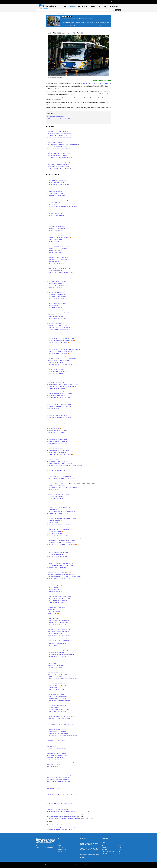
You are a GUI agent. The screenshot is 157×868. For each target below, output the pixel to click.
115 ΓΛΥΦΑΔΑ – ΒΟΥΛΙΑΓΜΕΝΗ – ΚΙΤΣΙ (55, 230)
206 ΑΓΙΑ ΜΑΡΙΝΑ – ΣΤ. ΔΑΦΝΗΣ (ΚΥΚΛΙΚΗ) (56, 292)
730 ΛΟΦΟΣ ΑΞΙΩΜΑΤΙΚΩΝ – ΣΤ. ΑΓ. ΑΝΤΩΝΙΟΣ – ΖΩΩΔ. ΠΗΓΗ (60, 547)
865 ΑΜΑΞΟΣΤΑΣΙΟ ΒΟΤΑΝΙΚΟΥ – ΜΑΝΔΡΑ (56, 694)
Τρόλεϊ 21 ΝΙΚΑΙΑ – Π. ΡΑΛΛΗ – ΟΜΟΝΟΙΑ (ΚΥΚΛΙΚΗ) (58, 166)
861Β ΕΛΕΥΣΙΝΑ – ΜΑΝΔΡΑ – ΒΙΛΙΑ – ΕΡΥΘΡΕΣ (56, 685)
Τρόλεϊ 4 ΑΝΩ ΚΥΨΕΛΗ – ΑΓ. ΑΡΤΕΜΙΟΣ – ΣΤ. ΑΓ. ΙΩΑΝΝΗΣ (59, 135)
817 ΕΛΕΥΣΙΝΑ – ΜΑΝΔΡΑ (52, 613)
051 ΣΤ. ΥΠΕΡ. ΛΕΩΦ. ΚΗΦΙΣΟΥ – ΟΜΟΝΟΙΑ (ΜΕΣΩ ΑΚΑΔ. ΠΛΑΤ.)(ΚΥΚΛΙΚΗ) (62, 206)
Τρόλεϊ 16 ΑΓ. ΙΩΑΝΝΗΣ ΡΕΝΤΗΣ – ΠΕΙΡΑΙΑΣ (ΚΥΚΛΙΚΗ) (58, 153)
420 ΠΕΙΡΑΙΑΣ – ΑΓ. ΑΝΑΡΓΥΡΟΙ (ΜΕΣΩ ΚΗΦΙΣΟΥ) (57, 399)
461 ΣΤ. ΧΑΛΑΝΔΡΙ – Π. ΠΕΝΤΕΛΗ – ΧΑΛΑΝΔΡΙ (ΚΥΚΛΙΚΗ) (59, 417)
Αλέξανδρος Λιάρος (65, 20)
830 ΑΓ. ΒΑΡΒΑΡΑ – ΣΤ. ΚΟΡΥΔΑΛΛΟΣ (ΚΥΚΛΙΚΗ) (57, 643)
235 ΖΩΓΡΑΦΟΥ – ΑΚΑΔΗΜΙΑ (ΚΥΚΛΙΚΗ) (55, 323)
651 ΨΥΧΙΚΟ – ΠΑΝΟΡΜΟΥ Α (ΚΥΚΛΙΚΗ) (55, 496)
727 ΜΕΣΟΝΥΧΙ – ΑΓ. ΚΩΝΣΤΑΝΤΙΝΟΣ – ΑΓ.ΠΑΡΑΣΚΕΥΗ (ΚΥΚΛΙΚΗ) (61, 542)
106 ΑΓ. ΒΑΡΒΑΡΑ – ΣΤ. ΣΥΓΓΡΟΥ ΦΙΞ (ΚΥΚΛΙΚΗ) (57, 224)
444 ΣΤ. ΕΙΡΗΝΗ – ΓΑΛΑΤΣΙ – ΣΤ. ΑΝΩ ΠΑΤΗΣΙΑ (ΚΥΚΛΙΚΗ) (59, 404)
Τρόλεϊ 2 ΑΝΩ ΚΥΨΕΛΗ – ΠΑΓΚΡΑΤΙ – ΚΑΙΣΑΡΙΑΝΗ (57, 131)
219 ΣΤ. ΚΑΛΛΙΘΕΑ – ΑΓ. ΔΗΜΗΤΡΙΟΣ (54, 307)
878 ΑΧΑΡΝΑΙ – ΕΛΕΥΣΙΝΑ (52, 707)
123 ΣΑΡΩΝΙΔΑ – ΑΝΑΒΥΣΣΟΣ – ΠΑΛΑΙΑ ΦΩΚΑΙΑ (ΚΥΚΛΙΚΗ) (59, 244)
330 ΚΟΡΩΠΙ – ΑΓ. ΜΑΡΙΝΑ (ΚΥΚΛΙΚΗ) (55, 373)
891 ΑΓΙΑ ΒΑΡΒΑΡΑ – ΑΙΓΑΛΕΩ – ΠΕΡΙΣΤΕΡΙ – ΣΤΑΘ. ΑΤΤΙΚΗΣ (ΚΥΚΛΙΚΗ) (62, 716)
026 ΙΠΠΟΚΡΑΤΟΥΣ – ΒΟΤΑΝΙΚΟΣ (54, 189)
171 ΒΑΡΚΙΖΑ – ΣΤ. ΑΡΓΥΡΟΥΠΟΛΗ (54, 274)
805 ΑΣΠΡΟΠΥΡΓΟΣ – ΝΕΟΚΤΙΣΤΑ (54, 591)
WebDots (80, 864)
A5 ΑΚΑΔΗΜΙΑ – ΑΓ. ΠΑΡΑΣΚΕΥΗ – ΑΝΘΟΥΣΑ (56, 753)
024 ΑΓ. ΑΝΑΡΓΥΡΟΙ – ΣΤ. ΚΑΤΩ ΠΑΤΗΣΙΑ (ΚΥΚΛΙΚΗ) (58, 184)
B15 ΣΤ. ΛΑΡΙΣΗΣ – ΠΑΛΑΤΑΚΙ (53, 788)
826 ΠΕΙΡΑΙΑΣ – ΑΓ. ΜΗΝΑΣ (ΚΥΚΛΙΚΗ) (55, 633)
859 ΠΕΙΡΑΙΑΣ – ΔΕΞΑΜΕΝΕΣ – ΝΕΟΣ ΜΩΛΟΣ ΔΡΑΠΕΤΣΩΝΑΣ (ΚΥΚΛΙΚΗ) (62, 678)
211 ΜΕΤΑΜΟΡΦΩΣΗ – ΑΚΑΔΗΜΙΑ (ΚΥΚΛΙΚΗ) (56, 296)
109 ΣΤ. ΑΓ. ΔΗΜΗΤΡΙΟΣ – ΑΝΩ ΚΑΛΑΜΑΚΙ (56, 226)
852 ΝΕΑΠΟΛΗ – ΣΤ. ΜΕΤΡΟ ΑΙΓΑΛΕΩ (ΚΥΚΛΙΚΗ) (57, 672)
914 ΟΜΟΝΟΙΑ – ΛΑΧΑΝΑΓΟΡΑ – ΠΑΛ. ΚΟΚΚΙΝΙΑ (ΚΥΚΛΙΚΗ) (59, 738)
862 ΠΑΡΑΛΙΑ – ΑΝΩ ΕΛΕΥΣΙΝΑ (53, 687)
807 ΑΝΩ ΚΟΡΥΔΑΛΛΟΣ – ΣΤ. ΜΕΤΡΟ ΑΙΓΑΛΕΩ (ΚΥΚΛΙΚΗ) (59, 596)
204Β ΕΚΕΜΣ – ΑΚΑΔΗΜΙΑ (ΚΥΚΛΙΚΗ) (54, 287)
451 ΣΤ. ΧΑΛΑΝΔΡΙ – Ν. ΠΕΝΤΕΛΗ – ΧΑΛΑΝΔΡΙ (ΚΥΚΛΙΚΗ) (59, 413)
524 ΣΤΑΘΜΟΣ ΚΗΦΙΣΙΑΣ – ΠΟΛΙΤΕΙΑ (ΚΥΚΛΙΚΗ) (57, 443)
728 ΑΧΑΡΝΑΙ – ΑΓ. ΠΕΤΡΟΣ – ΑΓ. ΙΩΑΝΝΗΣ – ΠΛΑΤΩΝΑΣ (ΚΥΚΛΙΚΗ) (61, 544)
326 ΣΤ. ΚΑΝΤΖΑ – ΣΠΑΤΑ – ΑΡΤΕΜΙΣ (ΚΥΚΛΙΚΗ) (57, 371)
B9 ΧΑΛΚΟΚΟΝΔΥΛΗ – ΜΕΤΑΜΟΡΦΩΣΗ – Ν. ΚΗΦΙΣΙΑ (58, 779)
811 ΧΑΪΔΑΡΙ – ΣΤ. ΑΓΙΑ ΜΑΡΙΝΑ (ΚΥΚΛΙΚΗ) (56, 602)
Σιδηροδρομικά (83, 853)
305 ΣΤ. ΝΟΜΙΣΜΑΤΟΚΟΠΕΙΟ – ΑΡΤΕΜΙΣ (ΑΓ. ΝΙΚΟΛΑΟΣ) (58, 347)
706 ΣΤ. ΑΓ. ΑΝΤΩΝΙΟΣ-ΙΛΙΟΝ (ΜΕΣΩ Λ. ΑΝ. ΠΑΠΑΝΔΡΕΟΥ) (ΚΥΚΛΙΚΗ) (61, 518)
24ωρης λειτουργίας (74, 144)
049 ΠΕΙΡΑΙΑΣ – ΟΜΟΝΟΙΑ (52, 204)
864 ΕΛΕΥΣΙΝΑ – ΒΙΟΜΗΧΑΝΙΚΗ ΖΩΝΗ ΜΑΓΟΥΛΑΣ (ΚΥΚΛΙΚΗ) (59, 692)
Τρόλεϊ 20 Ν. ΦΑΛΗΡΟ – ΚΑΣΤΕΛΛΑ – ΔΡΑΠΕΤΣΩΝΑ (58, 164)
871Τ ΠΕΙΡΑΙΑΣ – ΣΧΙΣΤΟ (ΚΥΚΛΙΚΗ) (54, 703)
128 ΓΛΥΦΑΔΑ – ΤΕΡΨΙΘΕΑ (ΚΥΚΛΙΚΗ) (55, 250)
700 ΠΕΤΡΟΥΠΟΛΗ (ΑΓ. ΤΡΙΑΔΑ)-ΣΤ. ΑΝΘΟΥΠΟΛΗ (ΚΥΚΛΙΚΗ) (59, 505)
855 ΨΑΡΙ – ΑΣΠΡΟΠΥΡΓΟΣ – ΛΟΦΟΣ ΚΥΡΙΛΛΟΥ (57, 674)
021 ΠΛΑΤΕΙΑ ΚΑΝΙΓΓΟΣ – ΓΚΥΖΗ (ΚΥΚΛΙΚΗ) (56, 180)
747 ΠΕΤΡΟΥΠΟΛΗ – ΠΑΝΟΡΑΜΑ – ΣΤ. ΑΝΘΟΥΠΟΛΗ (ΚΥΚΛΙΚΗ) (60, 563)
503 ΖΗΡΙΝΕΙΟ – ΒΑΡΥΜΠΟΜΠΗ (53, 428)
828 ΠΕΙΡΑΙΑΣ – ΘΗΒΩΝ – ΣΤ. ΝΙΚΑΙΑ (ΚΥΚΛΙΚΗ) (57, 638)
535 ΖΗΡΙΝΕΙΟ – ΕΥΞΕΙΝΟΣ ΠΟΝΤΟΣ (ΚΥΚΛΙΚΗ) (56, 452)
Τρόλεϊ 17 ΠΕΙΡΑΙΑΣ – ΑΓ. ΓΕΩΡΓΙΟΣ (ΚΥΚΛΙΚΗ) (57, 155)
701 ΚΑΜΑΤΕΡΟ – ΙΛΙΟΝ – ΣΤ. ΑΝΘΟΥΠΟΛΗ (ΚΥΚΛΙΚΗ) (58, 507)
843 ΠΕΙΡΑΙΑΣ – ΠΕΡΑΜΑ (52, 663)
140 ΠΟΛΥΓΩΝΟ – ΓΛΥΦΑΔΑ (53, 261)
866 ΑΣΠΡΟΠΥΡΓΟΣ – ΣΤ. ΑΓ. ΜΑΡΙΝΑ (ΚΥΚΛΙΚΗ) (57, 696)
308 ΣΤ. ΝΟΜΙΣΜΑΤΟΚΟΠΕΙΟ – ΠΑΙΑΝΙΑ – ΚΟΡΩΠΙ (57, 353)
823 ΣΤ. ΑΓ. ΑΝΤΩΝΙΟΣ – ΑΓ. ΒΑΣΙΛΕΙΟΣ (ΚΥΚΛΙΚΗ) (57, 627)
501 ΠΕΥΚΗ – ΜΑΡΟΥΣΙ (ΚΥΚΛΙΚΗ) (54, 426)
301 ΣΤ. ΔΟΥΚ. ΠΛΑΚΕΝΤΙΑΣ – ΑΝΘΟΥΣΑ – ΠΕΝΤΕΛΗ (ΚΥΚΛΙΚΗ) (60, 338)
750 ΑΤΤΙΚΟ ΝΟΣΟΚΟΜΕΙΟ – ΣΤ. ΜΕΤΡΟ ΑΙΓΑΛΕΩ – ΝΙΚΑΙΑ (59, 570)
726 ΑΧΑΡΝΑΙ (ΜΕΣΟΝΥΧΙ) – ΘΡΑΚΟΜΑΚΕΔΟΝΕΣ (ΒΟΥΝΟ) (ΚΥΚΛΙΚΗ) (61, 540)
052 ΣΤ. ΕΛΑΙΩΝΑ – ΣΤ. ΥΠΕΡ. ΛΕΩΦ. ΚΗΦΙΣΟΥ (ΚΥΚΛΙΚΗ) (59, 209)
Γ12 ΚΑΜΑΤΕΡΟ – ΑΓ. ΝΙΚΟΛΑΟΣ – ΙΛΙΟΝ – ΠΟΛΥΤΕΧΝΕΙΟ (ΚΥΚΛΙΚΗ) (61, 794)
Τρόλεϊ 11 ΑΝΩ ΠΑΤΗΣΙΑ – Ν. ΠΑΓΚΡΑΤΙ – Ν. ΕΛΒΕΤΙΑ (58, 144)
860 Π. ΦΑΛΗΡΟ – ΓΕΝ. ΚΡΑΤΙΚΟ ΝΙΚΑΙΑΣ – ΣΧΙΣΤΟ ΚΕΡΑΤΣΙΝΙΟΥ (60, 681)
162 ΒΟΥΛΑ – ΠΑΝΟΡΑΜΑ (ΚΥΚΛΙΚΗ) (54, 270)
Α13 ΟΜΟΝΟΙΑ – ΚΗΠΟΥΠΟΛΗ (53, 764)
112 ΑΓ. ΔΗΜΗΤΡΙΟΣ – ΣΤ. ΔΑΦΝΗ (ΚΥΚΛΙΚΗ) (56, 228)
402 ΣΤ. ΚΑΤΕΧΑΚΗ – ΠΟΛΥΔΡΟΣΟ (54, 380)
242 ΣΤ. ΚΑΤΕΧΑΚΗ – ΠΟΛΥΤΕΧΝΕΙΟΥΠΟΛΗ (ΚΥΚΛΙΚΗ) (58, 327)
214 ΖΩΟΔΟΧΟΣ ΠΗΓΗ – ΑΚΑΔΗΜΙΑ (54, 301)
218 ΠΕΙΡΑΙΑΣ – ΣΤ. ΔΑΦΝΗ (52, 305)
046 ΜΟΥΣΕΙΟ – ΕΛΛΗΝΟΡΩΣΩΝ (53, 202)
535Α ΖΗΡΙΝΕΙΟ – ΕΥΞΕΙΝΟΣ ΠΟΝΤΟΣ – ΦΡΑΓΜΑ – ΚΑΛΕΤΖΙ (59, 454)
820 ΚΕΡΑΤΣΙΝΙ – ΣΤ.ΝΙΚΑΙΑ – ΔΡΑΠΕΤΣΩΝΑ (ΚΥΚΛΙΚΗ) (58, 620)
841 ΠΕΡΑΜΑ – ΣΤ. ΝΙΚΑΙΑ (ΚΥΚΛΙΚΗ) (54, 658)
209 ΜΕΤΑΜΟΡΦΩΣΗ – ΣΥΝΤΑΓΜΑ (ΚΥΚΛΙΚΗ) (56, 294)
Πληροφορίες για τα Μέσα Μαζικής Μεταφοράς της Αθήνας (60, 121)
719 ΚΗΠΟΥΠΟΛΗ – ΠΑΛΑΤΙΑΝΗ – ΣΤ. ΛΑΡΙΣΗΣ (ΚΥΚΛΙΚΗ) (59, 527)
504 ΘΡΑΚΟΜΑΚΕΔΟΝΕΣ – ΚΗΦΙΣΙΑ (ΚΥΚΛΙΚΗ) (56, 430)
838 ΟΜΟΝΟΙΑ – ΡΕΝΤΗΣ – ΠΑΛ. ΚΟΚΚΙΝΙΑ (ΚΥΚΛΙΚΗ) (58, 656)
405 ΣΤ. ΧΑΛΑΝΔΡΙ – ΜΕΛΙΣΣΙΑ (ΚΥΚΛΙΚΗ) (56, 382)
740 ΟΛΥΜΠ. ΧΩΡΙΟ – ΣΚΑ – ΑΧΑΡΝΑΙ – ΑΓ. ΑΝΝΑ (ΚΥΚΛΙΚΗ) (59, 561)
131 (48, 255)
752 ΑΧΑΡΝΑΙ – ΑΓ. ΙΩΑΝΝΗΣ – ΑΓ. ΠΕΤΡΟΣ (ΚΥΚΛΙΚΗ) (58, 572)
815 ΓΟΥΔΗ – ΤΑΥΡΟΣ (51, 609)
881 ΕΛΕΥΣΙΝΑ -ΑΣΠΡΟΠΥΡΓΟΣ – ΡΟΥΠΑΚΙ (56, 711)
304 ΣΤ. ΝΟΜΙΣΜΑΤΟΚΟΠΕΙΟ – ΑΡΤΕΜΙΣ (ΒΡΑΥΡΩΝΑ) (58, 345)
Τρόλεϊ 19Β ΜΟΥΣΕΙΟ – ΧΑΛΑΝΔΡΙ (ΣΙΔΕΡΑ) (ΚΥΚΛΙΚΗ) (58, 162)
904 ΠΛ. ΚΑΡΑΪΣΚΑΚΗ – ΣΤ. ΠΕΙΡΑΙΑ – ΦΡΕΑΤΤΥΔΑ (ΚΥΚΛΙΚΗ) (60, 724)
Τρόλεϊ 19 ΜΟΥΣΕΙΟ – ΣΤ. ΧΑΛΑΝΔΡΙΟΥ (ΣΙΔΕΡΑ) (57, 159)
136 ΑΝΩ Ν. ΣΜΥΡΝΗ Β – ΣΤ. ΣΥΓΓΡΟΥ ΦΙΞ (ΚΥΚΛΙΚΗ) (58, 257)
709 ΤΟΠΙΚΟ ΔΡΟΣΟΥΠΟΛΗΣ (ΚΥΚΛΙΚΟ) (55, 520)
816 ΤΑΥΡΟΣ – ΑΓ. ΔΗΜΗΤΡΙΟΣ (53, 611)
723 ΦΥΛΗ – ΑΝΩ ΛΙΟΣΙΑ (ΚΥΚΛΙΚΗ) (54, 533)
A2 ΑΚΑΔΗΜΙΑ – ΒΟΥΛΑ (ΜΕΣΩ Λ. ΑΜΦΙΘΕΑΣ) (56, 748)
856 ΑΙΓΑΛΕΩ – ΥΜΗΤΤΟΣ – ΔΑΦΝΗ (54, 676)
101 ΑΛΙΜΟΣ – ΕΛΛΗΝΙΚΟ (52, 221)
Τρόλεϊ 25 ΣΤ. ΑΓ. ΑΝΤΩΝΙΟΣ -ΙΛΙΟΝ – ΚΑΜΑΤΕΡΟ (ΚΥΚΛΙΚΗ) (59, 170)
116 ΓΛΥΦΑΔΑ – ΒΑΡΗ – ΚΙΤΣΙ (53, 233)
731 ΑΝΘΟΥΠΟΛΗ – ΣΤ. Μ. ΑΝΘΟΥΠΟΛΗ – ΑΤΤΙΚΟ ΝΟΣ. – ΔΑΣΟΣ (60, 550)
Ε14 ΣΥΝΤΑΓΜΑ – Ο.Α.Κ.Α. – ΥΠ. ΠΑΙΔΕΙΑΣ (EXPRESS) (58, 801)
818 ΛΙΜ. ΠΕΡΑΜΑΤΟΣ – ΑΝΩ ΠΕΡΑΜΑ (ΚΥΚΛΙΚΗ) (57, 616)
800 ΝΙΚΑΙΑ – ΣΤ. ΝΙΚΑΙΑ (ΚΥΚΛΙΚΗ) (54, 585)
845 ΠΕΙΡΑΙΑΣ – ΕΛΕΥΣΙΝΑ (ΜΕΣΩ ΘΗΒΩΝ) (55, 665)
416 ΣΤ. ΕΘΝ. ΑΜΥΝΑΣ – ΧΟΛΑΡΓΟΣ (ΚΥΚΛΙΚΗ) (56, 395)
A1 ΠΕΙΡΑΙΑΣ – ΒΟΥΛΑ (51, 746)
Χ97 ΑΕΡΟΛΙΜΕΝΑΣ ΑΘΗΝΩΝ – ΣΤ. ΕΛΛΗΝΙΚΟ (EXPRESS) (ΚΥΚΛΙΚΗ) (61, 818)
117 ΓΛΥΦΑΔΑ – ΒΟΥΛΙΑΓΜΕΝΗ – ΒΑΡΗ (55, 235)
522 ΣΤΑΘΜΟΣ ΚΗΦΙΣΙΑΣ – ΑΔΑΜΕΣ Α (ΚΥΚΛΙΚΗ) (57, 439)
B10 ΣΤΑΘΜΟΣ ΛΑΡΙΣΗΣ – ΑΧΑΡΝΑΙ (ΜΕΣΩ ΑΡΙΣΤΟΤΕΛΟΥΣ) (59, 781)
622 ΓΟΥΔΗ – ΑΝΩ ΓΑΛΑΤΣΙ (53, 489)
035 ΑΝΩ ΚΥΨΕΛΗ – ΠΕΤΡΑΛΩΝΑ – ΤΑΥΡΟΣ (56, 195)
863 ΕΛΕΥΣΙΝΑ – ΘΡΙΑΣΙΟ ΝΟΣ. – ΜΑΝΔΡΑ (55, 689)
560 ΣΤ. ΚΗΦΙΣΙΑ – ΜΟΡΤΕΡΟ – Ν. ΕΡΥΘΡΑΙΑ (56, 470)
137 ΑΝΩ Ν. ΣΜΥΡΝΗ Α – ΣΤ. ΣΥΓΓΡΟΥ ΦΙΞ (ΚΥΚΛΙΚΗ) (58, 259)
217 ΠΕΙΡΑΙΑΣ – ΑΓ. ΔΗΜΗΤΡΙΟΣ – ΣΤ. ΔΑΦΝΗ (56, 303)
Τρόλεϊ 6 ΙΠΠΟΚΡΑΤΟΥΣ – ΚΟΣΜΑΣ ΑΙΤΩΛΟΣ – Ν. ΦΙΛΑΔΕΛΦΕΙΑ (60, 140)
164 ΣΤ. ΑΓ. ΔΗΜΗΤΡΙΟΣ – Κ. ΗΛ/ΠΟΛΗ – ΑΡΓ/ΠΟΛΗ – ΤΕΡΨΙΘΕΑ (60, 272)
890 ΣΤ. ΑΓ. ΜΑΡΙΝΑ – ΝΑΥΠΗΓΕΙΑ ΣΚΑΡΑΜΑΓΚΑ (57, 714)
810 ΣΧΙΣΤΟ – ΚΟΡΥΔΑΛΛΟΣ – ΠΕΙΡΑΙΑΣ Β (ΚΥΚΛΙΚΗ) (58, 600)
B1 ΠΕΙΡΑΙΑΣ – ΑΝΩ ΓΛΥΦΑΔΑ (53, 772)
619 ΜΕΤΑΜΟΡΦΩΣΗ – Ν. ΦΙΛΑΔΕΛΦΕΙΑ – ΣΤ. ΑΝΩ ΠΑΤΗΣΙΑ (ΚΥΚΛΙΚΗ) (62, 487)
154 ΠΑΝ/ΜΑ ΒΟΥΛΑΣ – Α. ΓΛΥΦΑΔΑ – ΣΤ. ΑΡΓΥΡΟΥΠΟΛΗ (59, 268)
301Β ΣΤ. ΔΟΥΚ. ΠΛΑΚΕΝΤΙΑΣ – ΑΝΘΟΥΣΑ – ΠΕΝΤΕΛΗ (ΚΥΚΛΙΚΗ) (60, 340)
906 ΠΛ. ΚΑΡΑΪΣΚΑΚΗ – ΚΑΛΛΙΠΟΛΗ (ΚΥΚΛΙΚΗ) (57, 727)
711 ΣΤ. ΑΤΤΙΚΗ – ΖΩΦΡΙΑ (52, 522)
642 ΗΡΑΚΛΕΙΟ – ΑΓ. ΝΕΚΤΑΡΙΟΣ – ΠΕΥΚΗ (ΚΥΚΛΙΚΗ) (58, 494)
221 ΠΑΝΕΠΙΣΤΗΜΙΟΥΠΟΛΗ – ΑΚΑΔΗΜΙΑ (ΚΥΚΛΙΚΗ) (58, 312)
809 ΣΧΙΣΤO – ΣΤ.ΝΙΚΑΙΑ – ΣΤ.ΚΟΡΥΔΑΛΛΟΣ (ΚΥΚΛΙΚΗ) (58, 598)
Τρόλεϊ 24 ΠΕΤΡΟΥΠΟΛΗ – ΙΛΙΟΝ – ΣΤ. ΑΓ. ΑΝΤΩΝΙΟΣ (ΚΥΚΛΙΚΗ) (60, 168)
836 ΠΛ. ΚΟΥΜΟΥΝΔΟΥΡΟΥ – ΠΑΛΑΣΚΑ (55, 652)
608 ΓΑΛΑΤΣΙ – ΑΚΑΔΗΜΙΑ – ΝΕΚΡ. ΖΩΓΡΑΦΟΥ (57, 483)
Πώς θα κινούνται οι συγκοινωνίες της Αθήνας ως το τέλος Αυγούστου (77, 18)
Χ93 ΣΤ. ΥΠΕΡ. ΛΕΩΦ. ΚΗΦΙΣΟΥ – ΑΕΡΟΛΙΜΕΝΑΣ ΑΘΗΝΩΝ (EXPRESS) (61, 811)
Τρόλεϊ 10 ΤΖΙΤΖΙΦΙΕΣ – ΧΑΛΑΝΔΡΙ (54, 142)
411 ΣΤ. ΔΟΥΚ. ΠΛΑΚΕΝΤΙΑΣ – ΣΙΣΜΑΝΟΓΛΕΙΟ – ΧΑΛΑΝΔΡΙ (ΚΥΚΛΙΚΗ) (61, 393)
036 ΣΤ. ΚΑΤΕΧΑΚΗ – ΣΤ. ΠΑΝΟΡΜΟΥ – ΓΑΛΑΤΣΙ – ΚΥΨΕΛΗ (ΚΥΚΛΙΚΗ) (61, 197)
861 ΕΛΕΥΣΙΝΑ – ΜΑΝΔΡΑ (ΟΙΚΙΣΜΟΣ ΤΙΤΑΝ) (56, 683)
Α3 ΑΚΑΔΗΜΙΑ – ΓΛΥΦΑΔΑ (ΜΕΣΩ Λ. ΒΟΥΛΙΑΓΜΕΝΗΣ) (58, 751)
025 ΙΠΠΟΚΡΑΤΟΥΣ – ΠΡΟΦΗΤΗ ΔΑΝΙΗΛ (55, 186)
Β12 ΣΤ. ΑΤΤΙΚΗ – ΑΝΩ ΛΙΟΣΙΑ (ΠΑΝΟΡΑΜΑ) (56, 786)
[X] (112, 2)
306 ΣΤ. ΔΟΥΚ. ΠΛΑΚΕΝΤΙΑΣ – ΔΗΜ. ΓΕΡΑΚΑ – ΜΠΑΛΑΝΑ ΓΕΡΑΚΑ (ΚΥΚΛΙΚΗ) (63, 349)
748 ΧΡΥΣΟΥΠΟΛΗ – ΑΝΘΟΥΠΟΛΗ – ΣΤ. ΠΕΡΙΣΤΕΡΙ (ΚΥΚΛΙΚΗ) (60, 565)
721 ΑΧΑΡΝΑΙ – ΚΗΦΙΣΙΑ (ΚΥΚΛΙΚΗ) (54, 531)
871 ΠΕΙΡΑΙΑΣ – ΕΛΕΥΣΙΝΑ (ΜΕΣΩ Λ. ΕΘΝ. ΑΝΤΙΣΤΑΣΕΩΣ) (59, 700)
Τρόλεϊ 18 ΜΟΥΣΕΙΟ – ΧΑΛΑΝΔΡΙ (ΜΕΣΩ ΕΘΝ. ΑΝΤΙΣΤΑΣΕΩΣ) (59, 157)
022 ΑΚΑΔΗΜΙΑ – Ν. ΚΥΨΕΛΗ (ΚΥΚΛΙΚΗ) (55, 182)
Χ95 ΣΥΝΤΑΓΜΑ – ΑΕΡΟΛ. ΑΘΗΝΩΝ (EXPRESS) (56, 814)
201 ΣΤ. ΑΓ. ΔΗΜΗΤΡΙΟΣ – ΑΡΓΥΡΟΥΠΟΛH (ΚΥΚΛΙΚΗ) (58, 281)
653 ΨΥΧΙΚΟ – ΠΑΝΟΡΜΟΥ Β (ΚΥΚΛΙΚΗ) (55, 498)
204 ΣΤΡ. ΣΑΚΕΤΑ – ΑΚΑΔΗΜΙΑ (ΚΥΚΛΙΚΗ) (55, 285)
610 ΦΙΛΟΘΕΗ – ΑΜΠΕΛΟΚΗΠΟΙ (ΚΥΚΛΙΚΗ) (56, 485)
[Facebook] (109, 2)
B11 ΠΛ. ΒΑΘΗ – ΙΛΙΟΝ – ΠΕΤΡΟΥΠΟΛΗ (55, 783)
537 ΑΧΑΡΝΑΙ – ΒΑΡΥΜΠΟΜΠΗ (53, 459)
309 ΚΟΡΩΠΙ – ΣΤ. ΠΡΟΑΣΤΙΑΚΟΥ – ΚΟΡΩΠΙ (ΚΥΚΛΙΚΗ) (58, 356)
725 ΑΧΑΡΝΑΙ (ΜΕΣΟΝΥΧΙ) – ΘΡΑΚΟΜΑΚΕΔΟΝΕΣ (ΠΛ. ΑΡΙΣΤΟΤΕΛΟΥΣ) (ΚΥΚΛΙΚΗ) (64, 538)
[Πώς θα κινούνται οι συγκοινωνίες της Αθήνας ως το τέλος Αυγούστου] (53, 21)
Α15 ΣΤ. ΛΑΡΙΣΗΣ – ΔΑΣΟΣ (52, 766)
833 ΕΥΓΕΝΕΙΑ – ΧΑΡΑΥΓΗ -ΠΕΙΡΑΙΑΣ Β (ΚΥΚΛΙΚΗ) (57, 650)
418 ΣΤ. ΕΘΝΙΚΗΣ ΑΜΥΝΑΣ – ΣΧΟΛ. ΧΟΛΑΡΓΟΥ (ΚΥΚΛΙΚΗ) (59, 397)
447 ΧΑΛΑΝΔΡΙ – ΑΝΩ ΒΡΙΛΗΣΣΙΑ (54, 408)
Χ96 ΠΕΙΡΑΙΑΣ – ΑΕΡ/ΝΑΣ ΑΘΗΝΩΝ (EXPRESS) (56, 816)
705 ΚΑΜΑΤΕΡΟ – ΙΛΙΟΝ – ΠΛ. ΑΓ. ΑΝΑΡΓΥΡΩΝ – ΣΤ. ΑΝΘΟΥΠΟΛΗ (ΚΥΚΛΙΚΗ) (63, 516)
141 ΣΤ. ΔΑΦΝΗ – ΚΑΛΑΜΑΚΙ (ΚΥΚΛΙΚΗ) (55, 263)
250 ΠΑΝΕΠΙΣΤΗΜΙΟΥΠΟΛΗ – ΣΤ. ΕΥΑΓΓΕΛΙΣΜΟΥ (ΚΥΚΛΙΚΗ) (59, 329)
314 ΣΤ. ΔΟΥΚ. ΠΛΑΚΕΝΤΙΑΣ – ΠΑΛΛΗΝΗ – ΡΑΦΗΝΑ (58, 360)
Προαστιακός (82, 841)
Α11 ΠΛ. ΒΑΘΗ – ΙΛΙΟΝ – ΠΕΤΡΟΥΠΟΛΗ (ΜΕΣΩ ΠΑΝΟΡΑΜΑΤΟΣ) (60, 762)
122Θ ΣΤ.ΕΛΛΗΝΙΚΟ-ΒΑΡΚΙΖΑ (53, 241)
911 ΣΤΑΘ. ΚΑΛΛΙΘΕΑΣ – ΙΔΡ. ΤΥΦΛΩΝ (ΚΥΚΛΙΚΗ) (57, 733)
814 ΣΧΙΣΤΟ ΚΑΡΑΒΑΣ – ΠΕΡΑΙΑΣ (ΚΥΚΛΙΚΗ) (56, 607)
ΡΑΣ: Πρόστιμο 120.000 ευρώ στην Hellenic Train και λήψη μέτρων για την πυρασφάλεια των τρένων (89, 856)
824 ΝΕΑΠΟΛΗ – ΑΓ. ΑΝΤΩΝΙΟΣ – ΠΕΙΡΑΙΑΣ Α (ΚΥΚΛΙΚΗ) (59, 629)
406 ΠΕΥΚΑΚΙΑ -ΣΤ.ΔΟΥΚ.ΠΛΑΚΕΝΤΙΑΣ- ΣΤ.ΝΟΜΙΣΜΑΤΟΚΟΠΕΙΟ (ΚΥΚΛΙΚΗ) (62, 384)
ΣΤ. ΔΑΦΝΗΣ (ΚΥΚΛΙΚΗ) (64, 255)
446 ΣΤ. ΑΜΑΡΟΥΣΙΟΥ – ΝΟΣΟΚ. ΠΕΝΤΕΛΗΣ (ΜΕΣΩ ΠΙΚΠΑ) (59, 406)
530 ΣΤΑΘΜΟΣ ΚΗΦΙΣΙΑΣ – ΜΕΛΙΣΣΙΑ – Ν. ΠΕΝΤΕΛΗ (58, 450)
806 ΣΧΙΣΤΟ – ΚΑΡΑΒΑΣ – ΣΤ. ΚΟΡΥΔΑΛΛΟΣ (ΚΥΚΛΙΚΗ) (58, 593)
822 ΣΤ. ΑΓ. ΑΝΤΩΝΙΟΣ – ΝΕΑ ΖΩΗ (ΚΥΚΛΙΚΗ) (56, 624)
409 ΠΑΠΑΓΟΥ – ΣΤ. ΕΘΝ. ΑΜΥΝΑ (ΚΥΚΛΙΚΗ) (56, 388)
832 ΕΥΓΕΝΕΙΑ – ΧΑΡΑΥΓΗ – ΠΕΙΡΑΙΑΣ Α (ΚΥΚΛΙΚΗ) (57, 647)
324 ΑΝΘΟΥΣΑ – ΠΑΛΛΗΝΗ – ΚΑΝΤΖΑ (55, 369)
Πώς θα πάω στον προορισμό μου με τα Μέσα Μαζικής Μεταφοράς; (62, 118)
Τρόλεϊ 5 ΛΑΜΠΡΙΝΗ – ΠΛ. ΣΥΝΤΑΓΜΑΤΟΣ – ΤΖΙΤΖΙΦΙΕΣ (59, 137)
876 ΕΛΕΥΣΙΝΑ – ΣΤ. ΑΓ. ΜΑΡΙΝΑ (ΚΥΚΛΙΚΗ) (56, 705)
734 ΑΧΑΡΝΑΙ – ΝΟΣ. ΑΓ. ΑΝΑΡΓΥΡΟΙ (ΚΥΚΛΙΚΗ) (57, 556)
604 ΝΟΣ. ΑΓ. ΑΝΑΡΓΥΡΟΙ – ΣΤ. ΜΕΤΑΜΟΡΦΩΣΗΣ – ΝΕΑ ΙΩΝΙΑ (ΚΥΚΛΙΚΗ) (62, 478)
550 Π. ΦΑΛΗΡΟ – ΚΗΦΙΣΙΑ (52, 468)
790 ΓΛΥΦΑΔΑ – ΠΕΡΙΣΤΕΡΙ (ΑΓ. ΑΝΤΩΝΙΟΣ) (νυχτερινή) (58, 578)
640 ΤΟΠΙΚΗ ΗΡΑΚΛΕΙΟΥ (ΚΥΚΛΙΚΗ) (54, 492)
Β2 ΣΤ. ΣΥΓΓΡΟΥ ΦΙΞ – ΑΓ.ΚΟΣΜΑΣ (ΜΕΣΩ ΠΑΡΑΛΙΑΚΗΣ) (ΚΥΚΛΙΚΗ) (61, 775)
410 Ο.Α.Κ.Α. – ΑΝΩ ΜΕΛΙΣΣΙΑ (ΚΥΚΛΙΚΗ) (55, 391)
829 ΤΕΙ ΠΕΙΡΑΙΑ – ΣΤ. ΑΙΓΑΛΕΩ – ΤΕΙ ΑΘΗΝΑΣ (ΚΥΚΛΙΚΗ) (59, 640)
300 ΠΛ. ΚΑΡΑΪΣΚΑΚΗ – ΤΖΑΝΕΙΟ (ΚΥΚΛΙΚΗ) (56, 336)
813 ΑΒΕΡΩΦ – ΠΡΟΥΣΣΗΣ (52, 605)
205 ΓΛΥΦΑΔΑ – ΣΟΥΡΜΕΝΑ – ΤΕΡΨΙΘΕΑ (55, 290)
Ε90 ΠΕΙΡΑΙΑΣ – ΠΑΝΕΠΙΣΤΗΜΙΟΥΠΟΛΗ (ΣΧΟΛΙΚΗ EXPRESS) (59, 803)
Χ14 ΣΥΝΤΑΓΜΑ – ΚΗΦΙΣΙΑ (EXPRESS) (55, 809)
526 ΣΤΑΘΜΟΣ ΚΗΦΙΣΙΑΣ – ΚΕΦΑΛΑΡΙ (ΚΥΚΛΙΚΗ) (57, 445)
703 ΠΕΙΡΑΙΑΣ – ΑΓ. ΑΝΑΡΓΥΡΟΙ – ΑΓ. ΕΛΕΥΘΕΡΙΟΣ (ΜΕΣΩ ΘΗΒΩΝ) (61, 511)
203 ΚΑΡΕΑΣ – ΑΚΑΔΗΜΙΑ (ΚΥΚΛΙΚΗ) (54, 283)
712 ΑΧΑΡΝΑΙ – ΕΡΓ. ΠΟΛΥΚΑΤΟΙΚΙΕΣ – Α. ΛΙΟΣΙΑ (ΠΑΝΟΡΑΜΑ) (60, 524)
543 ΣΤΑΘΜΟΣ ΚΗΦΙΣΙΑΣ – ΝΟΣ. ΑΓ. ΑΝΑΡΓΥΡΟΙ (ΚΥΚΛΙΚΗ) (59, 463)
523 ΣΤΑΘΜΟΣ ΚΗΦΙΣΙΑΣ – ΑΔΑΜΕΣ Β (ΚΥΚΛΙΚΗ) (57, 441)
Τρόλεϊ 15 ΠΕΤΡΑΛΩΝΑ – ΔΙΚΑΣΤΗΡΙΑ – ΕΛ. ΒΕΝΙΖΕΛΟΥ (58, 151)
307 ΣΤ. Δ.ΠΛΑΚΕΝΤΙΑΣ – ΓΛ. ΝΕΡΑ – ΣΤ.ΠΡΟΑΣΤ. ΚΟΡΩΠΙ (59, 351)
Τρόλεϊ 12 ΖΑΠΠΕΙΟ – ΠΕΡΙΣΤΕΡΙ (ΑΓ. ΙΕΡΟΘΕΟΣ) (57, 146)
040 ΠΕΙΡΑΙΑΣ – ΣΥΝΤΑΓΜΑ (52, 200)
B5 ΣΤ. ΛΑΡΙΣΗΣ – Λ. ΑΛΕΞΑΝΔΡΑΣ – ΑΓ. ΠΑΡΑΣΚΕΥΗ (58, 777)
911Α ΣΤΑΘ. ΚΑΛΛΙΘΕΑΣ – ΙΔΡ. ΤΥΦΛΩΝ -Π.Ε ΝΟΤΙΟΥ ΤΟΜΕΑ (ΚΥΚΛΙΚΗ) (62, 735)
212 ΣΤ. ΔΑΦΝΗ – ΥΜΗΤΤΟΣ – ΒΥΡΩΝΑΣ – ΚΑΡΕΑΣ (57, 298)
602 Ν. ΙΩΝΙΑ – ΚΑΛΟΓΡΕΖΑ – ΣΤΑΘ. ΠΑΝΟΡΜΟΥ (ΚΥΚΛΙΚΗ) (59, 476)
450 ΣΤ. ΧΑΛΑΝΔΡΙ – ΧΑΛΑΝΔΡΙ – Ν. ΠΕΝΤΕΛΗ (56, 410)
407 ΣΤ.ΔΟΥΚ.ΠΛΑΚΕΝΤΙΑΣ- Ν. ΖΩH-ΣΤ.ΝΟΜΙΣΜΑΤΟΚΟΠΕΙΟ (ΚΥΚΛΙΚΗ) (61, 386)
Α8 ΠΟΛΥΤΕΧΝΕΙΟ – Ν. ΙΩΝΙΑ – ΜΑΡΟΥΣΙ (55, 757)
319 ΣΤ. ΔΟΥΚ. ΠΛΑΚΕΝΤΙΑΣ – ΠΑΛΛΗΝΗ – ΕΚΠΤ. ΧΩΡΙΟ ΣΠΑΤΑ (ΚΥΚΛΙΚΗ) (62, 364)
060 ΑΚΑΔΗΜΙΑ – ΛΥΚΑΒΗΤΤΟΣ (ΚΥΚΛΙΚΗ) (56, 215)
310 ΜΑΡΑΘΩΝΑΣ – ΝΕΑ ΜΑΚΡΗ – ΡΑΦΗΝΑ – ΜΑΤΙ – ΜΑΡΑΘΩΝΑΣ (61, 358)
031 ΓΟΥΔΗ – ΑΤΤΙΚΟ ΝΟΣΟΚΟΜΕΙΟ (54, 191)
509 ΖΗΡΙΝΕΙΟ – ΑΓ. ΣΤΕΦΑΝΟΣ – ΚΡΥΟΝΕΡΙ (56, 434)
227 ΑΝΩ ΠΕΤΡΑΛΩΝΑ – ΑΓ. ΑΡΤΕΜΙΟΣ (55, 316)
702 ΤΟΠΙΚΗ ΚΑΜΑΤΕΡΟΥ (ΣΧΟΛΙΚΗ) (54, 509)
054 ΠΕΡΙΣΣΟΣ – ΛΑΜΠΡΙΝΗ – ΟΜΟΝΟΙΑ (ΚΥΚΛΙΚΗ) (57, 211)
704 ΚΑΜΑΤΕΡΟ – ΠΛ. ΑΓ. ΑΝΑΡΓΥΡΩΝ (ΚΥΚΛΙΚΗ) (57, 513)
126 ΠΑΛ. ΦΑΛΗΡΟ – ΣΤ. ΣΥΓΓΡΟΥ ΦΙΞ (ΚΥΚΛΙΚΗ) (57, 248)
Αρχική (47, 13)
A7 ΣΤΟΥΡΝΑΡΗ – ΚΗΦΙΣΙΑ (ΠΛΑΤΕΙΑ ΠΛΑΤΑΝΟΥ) (57, 755)
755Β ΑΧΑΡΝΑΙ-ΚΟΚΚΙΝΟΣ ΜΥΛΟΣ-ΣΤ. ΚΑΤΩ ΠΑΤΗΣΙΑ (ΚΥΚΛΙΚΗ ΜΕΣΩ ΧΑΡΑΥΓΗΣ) (64, 576)
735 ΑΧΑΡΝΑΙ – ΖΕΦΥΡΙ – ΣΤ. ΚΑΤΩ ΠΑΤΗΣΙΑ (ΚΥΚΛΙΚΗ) (58, 558)
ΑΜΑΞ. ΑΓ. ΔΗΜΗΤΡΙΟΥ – (54, 255)
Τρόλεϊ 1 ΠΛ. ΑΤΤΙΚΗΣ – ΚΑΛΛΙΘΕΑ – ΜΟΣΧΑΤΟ (57, 129)
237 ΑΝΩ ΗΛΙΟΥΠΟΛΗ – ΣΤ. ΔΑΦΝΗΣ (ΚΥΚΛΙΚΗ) (57, 325)
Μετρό (81, 846)
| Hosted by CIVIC (85, 864)
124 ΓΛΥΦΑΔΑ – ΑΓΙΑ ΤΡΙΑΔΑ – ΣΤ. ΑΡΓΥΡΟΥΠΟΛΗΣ (58, 246)
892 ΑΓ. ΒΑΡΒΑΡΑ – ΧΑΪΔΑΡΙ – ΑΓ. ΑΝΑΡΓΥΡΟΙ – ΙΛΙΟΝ (58, 718)
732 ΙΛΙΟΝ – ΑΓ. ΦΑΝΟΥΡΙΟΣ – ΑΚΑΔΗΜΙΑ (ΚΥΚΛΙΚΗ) (58, 552)
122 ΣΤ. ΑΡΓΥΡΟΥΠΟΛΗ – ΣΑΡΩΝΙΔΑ (54, 239)
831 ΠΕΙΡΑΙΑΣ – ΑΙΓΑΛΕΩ (52, 645)
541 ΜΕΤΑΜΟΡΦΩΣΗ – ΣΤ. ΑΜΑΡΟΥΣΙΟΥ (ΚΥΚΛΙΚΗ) (57, 461)
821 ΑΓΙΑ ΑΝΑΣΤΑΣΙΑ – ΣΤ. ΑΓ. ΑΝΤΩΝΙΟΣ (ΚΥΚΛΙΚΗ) (58, 622)
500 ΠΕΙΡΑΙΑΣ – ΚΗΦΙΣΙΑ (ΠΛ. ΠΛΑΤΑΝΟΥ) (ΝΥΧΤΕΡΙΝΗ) (58, 423)
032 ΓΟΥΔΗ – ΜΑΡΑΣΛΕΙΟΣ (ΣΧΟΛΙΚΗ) (55, 193)
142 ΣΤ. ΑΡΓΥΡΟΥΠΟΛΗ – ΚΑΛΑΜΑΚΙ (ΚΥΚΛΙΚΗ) (57, 266)
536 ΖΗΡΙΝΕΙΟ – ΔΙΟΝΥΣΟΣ (52, 457)
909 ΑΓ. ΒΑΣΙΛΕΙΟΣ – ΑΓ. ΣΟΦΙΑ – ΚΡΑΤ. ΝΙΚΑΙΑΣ (57, 729)
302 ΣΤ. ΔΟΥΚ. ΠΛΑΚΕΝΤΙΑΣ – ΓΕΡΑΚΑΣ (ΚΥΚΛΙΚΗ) (57, 342)
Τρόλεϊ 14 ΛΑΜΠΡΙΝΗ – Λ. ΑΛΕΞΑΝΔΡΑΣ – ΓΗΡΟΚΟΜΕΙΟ (59, 148)
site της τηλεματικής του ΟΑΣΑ (76, 93)
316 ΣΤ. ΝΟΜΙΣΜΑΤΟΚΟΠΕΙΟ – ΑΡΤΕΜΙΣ (55, 362)
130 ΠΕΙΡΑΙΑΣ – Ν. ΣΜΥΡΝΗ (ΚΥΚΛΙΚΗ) (55, 252)
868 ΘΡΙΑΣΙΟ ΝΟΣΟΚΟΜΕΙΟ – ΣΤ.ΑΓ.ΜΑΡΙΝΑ (56, 698)
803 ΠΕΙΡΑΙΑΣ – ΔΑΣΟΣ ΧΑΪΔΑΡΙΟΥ (54, 589)
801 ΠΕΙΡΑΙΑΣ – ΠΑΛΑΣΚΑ (52, 587)
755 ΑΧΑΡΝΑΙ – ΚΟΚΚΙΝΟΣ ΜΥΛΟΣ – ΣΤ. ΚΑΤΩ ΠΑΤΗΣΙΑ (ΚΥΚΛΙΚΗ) (61, 574)
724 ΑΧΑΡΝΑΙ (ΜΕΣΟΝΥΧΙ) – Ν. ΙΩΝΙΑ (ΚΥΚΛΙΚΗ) (57, 535)
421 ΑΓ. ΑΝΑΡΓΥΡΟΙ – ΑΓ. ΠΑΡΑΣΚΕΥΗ (55, 402)
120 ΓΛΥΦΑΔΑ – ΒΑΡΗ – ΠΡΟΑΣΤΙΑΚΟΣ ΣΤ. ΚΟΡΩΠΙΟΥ (58, 237)
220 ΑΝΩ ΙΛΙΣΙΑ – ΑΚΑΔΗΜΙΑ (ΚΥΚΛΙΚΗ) (55, 309)
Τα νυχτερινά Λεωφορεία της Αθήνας (56, 116)
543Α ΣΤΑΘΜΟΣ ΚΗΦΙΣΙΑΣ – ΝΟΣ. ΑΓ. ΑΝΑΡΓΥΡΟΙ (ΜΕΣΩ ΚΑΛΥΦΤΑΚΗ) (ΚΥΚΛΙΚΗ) (64, 465)
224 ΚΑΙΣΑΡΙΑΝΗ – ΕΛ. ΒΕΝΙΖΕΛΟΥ (54, 314)
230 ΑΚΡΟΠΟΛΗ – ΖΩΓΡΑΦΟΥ (53, 320)
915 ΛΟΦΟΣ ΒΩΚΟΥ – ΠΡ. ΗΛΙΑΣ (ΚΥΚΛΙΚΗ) (56, 740)
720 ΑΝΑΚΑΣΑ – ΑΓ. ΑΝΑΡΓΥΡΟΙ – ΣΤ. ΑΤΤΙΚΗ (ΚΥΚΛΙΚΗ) (59, 529)
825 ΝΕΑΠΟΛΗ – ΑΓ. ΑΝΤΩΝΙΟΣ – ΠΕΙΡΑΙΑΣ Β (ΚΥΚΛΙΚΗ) (58, 631)
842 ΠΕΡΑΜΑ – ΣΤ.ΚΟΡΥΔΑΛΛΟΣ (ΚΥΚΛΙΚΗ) (56, 661)
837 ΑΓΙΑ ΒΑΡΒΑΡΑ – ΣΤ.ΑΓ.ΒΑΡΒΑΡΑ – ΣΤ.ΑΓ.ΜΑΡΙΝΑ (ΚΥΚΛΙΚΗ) (60, 654)
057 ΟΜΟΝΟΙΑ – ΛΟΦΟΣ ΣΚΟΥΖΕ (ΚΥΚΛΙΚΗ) (56, 213)
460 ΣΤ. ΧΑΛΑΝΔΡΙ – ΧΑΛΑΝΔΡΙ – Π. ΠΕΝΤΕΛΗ (57, 415)
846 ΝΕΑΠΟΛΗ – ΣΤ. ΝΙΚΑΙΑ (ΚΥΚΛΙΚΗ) (55, 667)
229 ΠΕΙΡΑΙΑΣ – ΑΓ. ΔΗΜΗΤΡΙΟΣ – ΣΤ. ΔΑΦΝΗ (56, 318)
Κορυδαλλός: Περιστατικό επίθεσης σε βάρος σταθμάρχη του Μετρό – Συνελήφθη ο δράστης (89, 849)
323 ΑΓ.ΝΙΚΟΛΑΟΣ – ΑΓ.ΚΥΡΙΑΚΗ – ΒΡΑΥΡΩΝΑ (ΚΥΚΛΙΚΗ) (59, 367)
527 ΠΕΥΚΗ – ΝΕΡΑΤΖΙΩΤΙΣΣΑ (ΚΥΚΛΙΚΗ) (55, 448)
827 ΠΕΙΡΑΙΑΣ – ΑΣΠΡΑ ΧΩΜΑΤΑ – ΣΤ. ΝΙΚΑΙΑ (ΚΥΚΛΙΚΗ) (59, 635)
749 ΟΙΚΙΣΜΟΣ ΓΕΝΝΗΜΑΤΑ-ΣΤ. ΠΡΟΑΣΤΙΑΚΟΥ (56, 567)
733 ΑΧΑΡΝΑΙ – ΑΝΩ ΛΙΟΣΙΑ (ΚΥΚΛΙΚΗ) (55, 554)
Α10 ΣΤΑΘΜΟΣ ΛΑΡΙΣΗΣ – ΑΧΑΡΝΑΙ (54, 759)
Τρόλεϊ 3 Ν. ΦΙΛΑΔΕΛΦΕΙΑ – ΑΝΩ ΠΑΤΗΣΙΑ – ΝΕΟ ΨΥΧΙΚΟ (59, 133)
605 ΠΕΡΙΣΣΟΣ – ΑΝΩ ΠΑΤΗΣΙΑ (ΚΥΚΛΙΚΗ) (56, 481)
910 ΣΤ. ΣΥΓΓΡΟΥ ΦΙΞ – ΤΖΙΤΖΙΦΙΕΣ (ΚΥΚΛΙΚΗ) (56, 731)
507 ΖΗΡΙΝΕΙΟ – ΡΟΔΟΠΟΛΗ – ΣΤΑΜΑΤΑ (55, 432)
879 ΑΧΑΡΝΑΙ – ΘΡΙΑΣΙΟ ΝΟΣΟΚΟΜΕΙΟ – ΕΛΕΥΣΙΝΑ (57, 709)
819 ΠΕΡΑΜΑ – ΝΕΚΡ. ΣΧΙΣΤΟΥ (53, 618)
